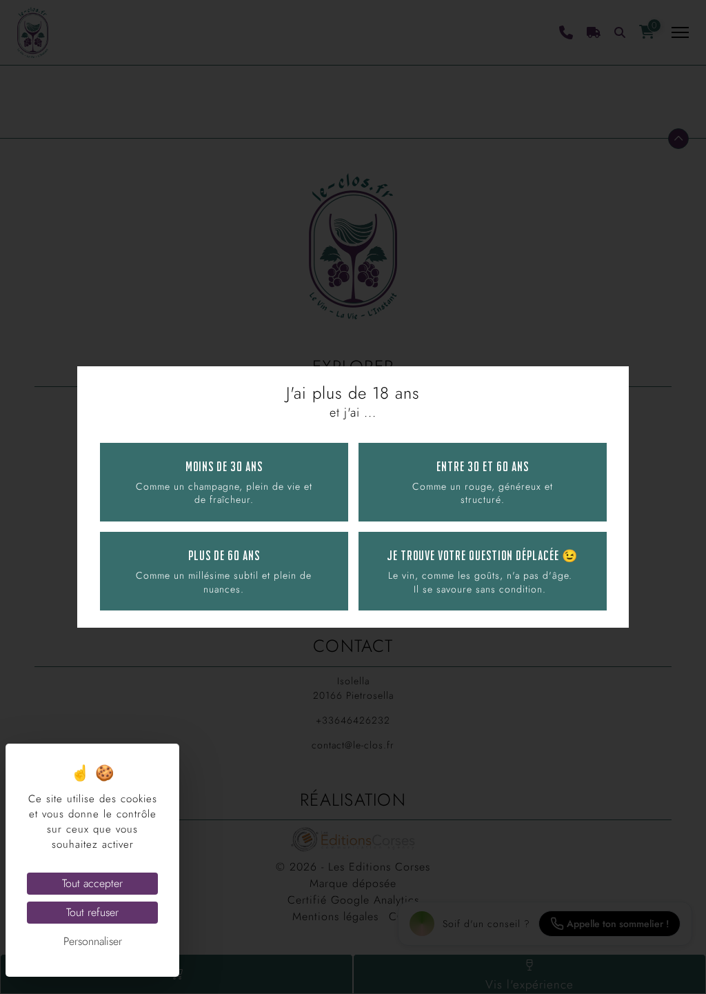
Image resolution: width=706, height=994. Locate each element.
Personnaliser (92, 941)
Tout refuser (92, 912)
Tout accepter (92, 883)
